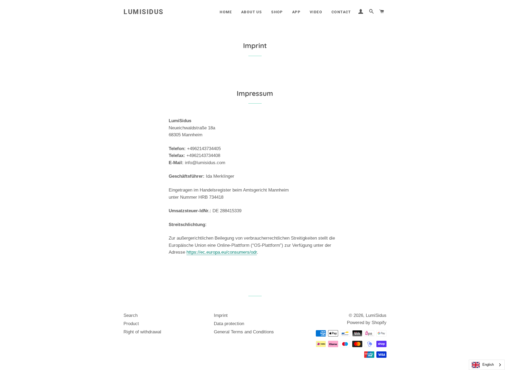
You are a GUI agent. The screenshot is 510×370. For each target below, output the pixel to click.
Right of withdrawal (142, 331)
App (296, 12)
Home (226, 12)
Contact (341, 12)
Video (316, 12)
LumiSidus (144, 12)
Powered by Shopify (366, 322)
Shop (277, 12)
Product (131, 323)
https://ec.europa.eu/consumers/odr (221, 252)
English (488, 365)
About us (251, 12)
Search (131, 315)
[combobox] (487, 365)
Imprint (221, 315)
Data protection (229, 323)
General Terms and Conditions (244, 331)
